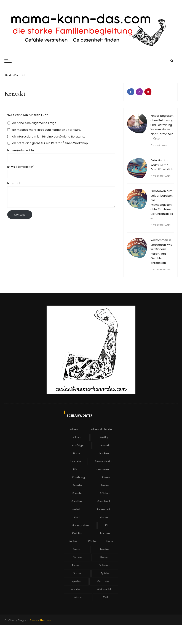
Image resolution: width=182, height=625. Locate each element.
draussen (103, 469)
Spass (77, 573)
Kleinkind (77, 533)
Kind (76, 517)
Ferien (105, 485)
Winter (78, 597)
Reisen (104, 557)
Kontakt (19, 214)
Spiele (105, 573)
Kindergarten (80, 525)
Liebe (109, 541)
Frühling (104, 493)
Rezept (77, 565)
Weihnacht (104, 589)
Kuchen (73, 541)
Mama (77, 549)
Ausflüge (78, 445)
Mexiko (104, 549)
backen (104, 453)
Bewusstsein (103, 461)
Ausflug (104, 437)
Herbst (76, 509)
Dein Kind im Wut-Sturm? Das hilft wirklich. (162, 164)
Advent (74, 429)
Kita (107, 525)
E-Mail (21, 167)
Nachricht (15, 183)
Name (20, 150)
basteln (76, 461)
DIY (75, 469)
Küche (92, 541)
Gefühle (76, 501)
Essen (106, 477)
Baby (76, 453)
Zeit (105, 597)
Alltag (77, 437)
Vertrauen (103, 581)
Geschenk (104, 501)
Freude (77, 493)
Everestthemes (40, 620)
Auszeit (105, 445)
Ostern (77, 557)
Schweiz (104, 565)
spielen (76, 581)
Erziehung (78, 477)
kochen (105, 533)
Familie (77, 485)
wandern (76, 589)
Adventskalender (101, 429)
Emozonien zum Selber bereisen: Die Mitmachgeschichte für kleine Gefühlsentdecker (162, 204)
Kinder (104, 517)
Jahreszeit (103, 509)
